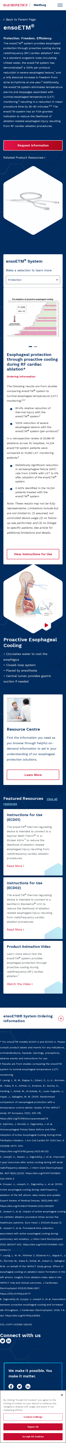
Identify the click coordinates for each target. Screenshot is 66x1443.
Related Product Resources (23, 157)
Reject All (33, 1427)
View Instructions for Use (33, 554)
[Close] (62, 1395)
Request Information (33, 145)
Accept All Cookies (32, 1436)
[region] (33, 1416)
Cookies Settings (33, 1417)
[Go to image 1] (30, 346)
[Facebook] (11, 1386)
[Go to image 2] (35, 346)
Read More (14, 866)
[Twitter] (19, 1386)
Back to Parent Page (21, 19)
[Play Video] (46, 625)
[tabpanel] (33, 426)
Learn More (33, 775)
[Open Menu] (60, 5)
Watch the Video (19, 984)
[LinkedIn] (27, 1386)
